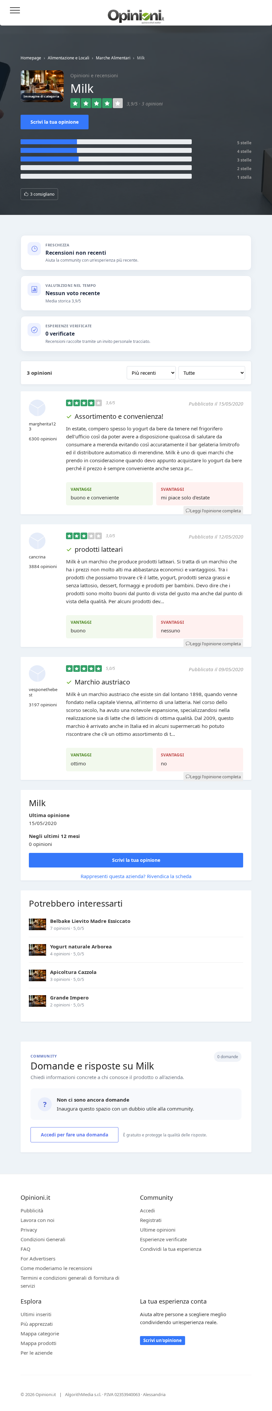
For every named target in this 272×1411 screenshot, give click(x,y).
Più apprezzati (37, 1323)
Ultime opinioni (157, 1229)
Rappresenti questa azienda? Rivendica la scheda (136, 876)
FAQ (26, 1249)
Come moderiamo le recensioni (56, 1268)
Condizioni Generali (43, 1239)
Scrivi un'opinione (162, 1340)
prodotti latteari (99, 549)
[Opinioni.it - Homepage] (136, 14)
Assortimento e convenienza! (119, 416)
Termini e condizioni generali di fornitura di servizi (70, 1281)
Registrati (151, 1220)
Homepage (31, 58)
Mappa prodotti (38, 1343)
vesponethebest (43, 692)
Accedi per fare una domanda (74, 1134)
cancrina (37, 557)
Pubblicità (32, 1210)
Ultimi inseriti (36, 1314)
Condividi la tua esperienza (170, 1249)
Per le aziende (36, 1352)
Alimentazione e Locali (68, 58)
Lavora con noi (37, 1220)
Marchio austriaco (102, 681)
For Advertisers (38, 1258)
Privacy (29, 1229)
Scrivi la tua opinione (55, 122)
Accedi (258, 11)
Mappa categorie (40, 1333)
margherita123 (42, 426)
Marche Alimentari (113, 58)
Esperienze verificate (163, 1239)
